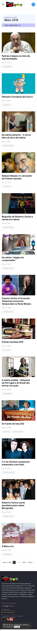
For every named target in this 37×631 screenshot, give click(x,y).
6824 (24, 562)
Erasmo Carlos (8, 312)
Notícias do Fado (9, 472)
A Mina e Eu (8, 546)
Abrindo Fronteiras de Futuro (17, 97)
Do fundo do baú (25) (13, 424)
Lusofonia (7, 104)
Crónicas (7, 431)
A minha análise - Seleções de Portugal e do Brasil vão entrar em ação (16, 383)
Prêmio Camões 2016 (12, 342)
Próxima (30, 562)
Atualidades (7, 66)
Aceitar (17, 627)
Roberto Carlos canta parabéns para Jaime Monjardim (13, 505)
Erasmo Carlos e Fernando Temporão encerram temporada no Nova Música (16, 301)
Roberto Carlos (8, 145)
